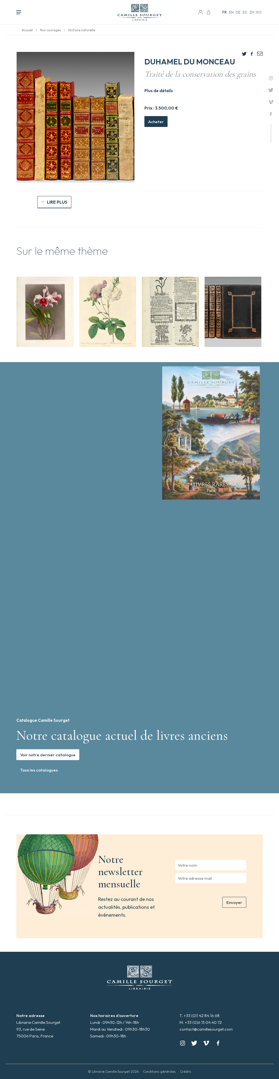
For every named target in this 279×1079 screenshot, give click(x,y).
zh (251, 12)
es (245, 12)
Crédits (185, 1071)
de (238, 12)
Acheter (156, 121)
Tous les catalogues (39, 770)
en (231, 12)
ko (259, 12)
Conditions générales (159, 1071)
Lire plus (57, 202)
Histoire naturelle (81, 30)
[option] (45, 311)
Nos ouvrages (50, 30)
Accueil (27, 30)
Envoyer (234, 902)
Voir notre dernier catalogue (47, 754)
